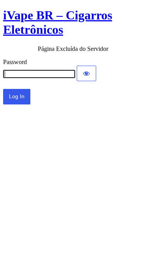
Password (15, 62)
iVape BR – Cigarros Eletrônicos (57, 22)
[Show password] (86, 73)
